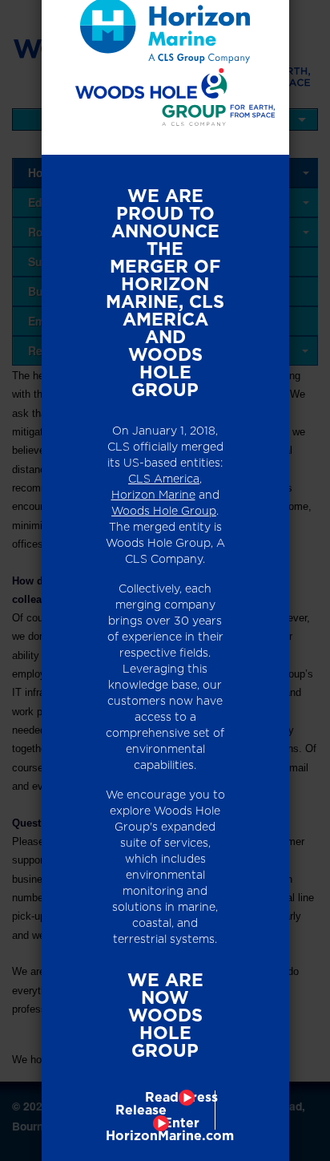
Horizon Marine (153, 494)
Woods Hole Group (163, 510)
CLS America (163, 478)
